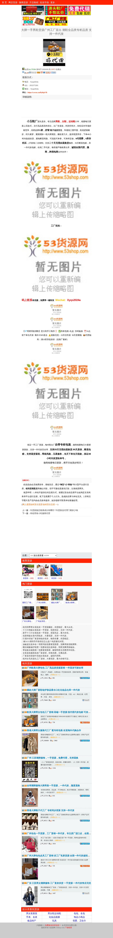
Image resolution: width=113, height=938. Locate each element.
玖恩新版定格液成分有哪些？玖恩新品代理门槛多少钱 (54, 797)
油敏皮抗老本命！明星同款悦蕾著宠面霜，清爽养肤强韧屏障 (49, 931)
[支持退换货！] (41, 72)
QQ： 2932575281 (31, 85)
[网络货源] (38, 72)
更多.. (53, 2)
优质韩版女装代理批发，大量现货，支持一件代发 (44, 923)
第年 (26, 72)
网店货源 (12, 2)
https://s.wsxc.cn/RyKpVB (37, 92)
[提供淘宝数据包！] (48, 72)
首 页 (4, 2)
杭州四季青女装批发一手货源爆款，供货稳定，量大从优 (47, 914)
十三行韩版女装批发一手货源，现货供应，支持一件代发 (47, 917)
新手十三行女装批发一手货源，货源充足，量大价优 (45, 920)
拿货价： (28, 865)
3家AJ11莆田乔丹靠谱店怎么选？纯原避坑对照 (43, 929)
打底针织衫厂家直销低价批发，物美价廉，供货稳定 (45, 926)
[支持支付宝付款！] (44, 72)
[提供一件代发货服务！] (53, 72)
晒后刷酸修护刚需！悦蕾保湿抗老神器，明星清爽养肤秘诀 (48, 934)
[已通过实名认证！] (33, 72)
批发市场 (44, 2)
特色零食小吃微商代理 (40, 801)
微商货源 (23, 2)
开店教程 (33, 2)
